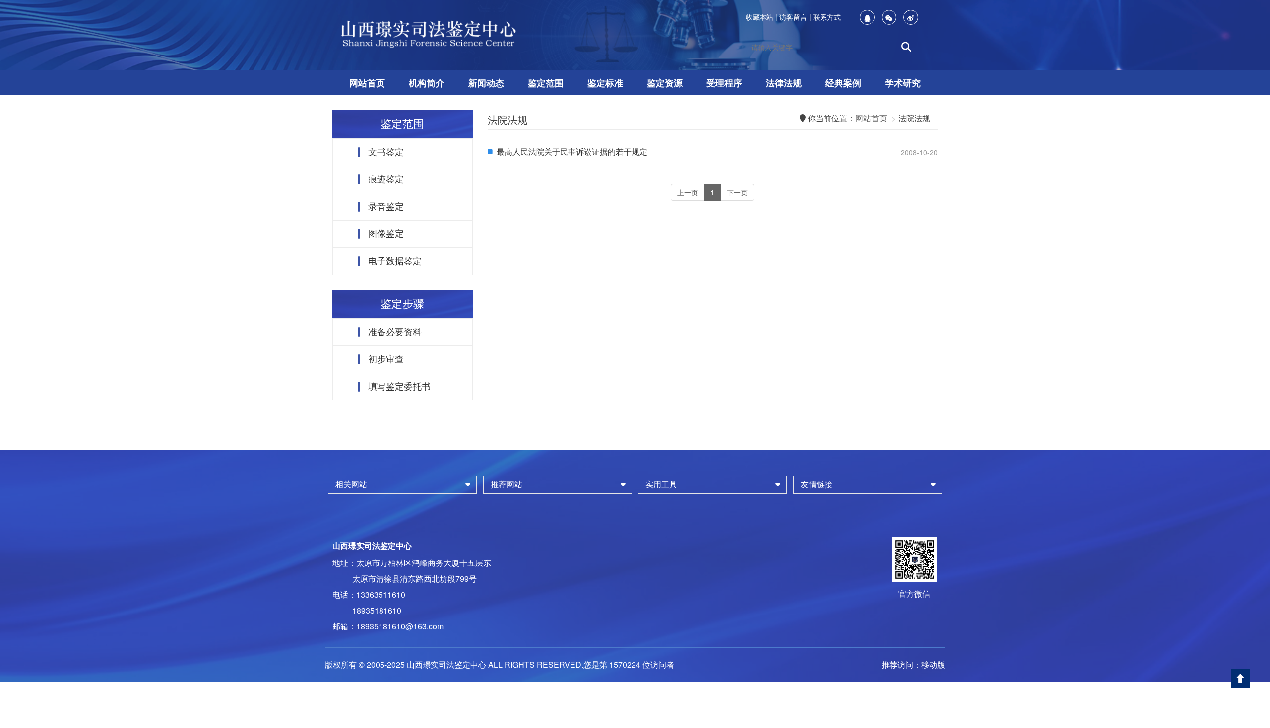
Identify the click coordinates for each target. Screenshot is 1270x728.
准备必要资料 (395, 332)
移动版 (933, 664)
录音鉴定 (386, 207)
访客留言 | (795, 17)
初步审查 (386, 359)
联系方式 (827, 17)
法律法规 (784, 82)
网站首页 (367, 82)
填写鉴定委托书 (399, 387)
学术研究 (903, 82)
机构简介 (426, 82)
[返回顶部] (1240, 678)
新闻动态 (486, 82)
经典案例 (843, 82)
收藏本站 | (761, 17)
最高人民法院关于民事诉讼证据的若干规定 (572, 151)
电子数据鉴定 (395, 261)
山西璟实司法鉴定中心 (372, 545)
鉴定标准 (605, 82)
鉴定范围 (546, 82)
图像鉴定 (386, 234)
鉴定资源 (665, 82)
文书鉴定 (386, 152)
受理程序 (724, 82)
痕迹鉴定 (386, 179)
